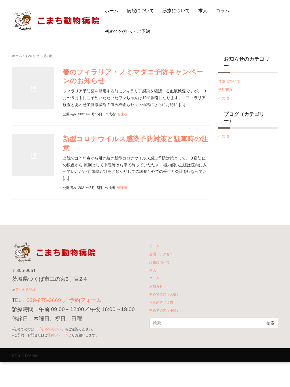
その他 (223, 98)
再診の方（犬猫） (162, 302)
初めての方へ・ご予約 (127, 31)
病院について (140, 10)
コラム (222, 10)
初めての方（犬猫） (164, 294)
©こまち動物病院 (25, 355)
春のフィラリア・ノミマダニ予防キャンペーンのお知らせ (133, 76)
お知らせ (32, 55)
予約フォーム (85, 300)
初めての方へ (51, 328)
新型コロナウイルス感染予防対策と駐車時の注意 (135, 142)
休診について (229, 81)
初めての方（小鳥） (164, 310)
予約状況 (225, 89)
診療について (176, 10)
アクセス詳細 (25, 289)
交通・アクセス (161, 253)
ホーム (111, 10)
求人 (202, 10)
